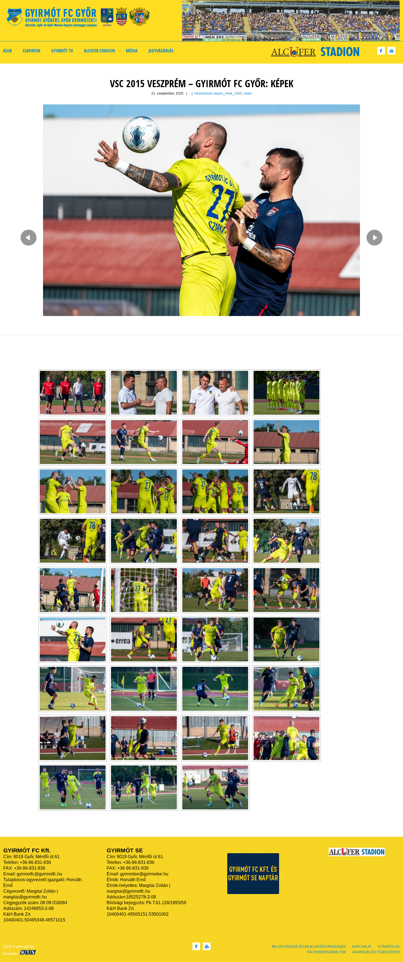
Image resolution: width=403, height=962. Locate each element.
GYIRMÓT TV (62, 51)
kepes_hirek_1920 (228, 93)
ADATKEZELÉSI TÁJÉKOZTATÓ (376, 952)
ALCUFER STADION (99, 51)
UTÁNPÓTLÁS (389, 947)
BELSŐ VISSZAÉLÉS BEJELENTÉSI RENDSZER (309, 947)
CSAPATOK (31, 51)
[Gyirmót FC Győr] (80, 17)
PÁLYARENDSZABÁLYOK (326, 952)
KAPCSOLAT (361, 947)
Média (132, 51)
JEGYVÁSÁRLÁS (161, 51)
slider (248, 93)
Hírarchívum (203, 93)
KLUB (7, 51)
